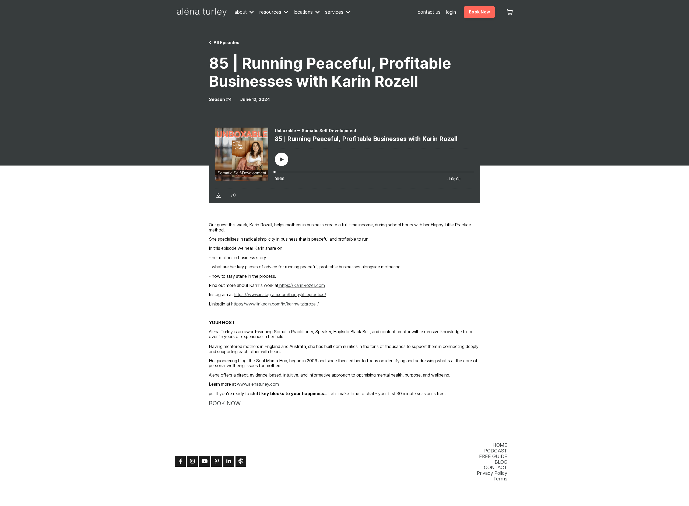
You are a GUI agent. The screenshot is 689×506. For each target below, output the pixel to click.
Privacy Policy (492, 473)
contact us (429, 12)
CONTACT (495, 467)
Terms (500, 479)
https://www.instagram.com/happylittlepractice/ (280, 294)
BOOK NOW (225, 403)
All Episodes (226, 42)
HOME (500, 445)
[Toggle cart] (509, 12)
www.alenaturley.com (258, 384)
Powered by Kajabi (497, 493)
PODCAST (495, 451)
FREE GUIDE (493, 456)
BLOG (501, 462)
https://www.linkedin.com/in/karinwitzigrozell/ (275, 304)
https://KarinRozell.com (302, 285)
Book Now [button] (479, 12)
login (451, 12)
